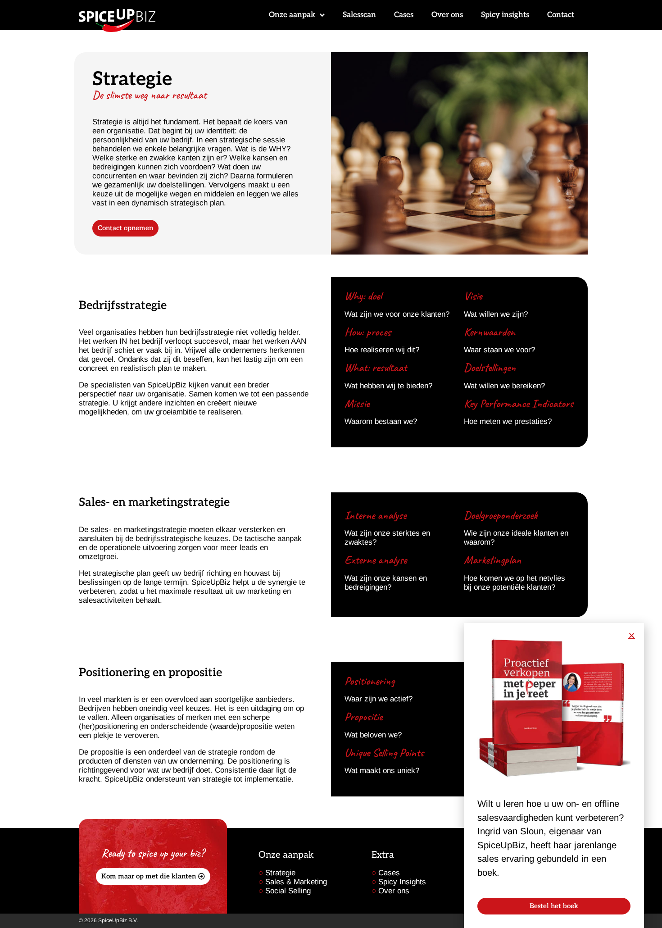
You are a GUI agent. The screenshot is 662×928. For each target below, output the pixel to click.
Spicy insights (505, 14)
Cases (403, 14)
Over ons (447, 14)
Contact (560, 14)
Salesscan (359, 14)
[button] (631, 635)
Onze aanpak (292, 14)
